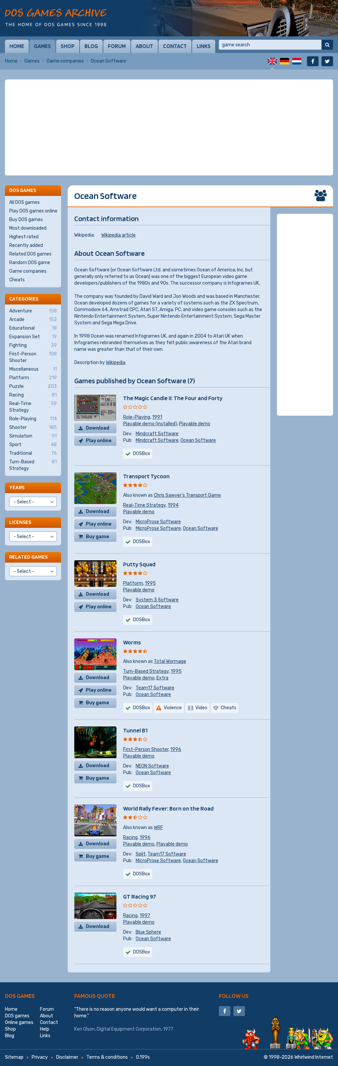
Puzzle (33, 386)
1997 (145, 915)
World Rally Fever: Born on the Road (168, 808)
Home (17, 46)
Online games (19, 1022)
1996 (175, 749)
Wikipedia (115, 362)
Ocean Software (198, 440)
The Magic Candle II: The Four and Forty (172, 397)
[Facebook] (313, 61)
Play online (99, 440)
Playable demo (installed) (150, 424)
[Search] (327, 45)
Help (44, 1029)
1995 (150, 583)
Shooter (33, 427)
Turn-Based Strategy (146, 671)
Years (16, 487)
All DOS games (24, 202)
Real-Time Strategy (144, 505)
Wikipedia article (118, 235)
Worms (132, 642)
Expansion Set (33, 337)
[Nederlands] (296, 61)
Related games (28, 557)
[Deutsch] (284, 61)
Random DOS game (29, 262)
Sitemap (14, 1057)
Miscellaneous (33, 369)
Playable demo (194, 424)
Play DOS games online (33, 211)
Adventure (33, 311)
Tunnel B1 (135, 730)
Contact (175, 46)
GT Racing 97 (139, 896)
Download (97, 428)
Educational (33, 328)
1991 (157, 417)
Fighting (33, 345)
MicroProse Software (158, 522)
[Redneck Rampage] (239, 18)
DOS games (20, 995)
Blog (91, 46)
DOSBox (141, 453)
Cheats (17, 280)
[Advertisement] (169, 127)
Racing (130, 837)
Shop (68, 46)
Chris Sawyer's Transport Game (187, 495)
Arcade (33, 319)
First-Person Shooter (145, 749)
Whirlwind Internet (313, 1057)
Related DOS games (30, 254)
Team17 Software (155, 688)
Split (141, 854)
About (144, 46)
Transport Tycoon (146, 476)
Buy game (97, 536)
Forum (117, 46)
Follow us (234, 995)
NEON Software (152, 766)
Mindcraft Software (157, 434)
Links (204, 46)
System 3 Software (157, 600)
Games (42, 46)
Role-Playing (136, 417)
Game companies (65, 61)
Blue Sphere (148, 932)
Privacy (40, 1057)
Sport (33, 444)
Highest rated (24, 237)
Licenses (20, 522)
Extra (162, 678)
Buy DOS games (26, 219)
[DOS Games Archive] (55, 17)
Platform (133, 583)
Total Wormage (170, 661)
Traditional (33, 453)
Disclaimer (67, 1057)
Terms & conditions (107, 1057)
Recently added (26, 245)
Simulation (33, 436)
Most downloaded (28, 228)
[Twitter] (327, 61)
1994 (173, 505)
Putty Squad (139, 564)
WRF (158, 827)
